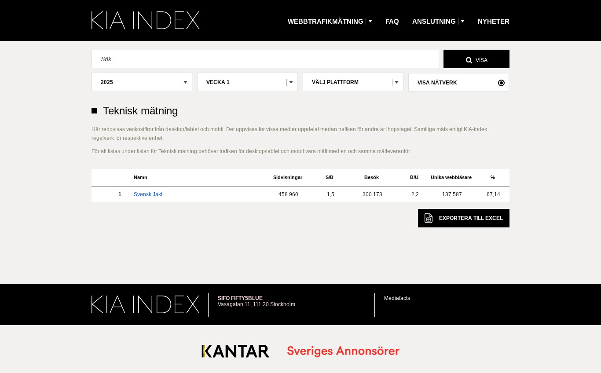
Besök (371, 177)
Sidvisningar (287, 177)
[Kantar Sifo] (236, 353)
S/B (329, 177)
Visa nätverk (437, 83)
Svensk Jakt (148, 194)
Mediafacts (397, 298)
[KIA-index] (146, 20)
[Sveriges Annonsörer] (343, 352)
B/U (414, 177)
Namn (140, 177)
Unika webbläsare (451, 177)
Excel (471, 218)
